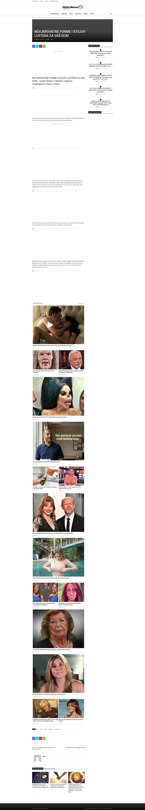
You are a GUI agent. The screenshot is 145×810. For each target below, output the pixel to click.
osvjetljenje (50, 729)
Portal (97, 57)
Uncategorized (39, 17)
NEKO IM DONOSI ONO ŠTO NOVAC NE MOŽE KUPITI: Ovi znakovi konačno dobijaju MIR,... (100, 53)
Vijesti (71, 14)
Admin (37, 39)
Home (33, 17)
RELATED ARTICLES (38, 768)
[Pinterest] (40, 46)
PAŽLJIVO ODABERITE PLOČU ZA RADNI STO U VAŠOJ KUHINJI (44, 748)
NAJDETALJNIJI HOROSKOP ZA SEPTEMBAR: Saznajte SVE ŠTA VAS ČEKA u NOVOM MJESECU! (100, 103)
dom (37, 729)
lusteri (45, 729)
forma (41, 729)
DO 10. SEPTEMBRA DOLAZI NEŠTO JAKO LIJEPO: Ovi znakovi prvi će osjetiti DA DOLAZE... (100, 90)
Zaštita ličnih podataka (53, 1)
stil (59, 729)
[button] (111, 14)
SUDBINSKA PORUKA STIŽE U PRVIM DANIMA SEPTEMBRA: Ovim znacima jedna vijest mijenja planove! (40, 786)
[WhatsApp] (44, 46)
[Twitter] (37, 46)
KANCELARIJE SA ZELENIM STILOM (76, 747)
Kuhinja (85, 14)
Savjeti (92, 14)
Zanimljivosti (55, 14)
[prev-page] (33, 795)
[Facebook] (33, 46)
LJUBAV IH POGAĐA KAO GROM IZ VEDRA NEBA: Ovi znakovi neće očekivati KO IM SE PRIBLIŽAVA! (58, 786)
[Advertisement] (58, 62)
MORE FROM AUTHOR (49, 768)
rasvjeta (56, 729)
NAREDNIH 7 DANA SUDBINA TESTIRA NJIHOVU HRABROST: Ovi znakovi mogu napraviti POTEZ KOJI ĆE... (100, 77)
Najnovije (64, 14)
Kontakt (41, 1)
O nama (46, 1)
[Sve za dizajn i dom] (72, 7)
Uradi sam (78, 14)
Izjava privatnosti (35, 1)
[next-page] (35, 795)
